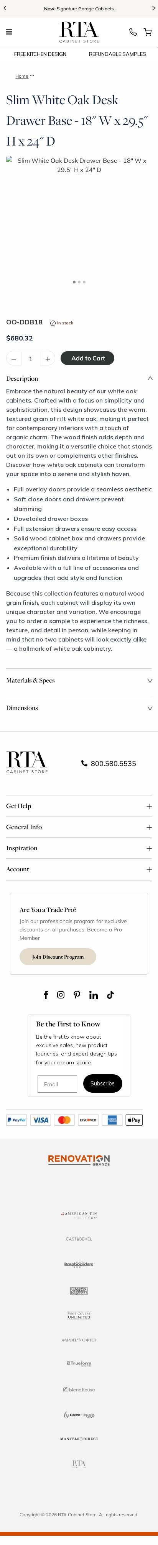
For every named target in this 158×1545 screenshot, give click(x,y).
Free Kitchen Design (40, 54)
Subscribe (103, 1084)
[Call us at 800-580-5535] (133, 34)
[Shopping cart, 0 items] (147, 34)
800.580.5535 (112, 763)
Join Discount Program (58, 956)
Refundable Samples (117, 54)
